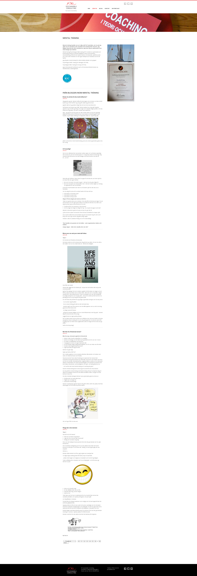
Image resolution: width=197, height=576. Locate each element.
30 (78, 541)
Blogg (101, 8)
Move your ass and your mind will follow (74, 233)
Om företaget (116, 8)
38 (99, 541)
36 (95, 541)
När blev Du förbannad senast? (72, 332)
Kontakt (107, 8)
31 (81, 541)
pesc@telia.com (111, 569)
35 (92, 541)
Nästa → (66, 542)
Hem (89, 8)
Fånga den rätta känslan (70, 428)
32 (84, 541)
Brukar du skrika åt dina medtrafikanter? (75, 97)
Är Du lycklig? (67, 149)
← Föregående (67, 541)
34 (89, 541)
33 (87, 541)
